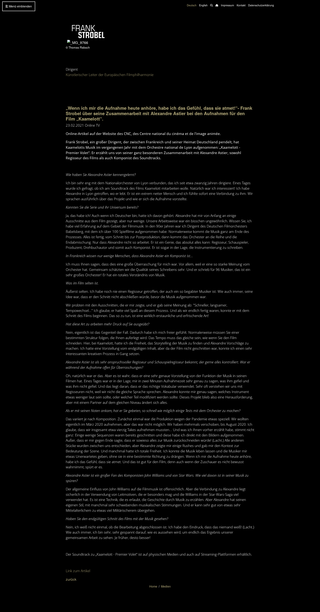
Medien (166, 586)
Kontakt (241, 5)
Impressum (227, 5)
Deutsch (191, 5)
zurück (71, 579)
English (203, 5)
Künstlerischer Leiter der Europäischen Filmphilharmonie (110, 74)
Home (153, 586)
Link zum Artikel (78, 570)
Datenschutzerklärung (261, 5)
